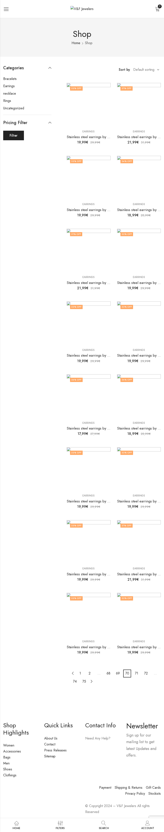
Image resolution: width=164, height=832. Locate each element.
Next (92, 681)
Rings (7, 100)
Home (76, 43)
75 (84, 681)
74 (75, 681)
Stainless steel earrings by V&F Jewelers (97, 136)
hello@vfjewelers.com (100, 756)
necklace (9, 93)
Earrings (88, 131)
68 (108, 673)
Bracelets (10, 78)
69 (118, 673)
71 (136, 673)
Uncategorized (13, 108)
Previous (73, 673)
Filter (14, 135)
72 (146, 673)
